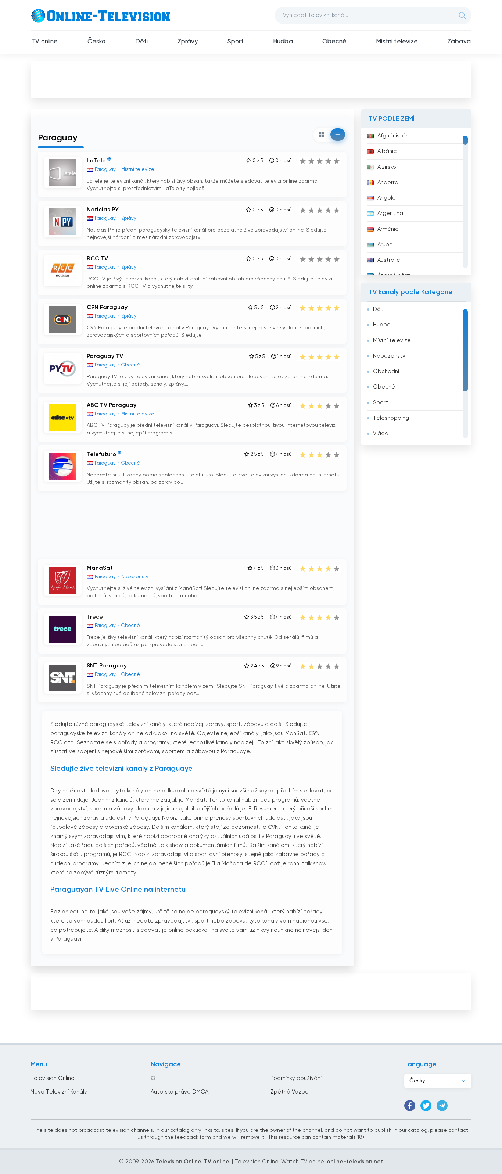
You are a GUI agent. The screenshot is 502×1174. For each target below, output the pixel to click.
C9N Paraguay (107, 308)
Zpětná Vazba (289, 1092)
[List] (337, 134)
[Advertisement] (251, 79)
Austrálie (388, 260)
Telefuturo (101, 455)
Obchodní (386, 371)
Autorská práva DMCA (179, 1092)
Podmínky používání (296, 1078)
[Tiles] (321, 134)
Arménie (388, 229)
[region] (416, 201)
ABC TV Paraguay (111, 405)
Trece (95, 617)
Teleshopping (391, 418)
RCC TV (97, 259)
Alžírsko (386, 167)
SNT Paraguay (107, 666)
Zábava (459, 42)
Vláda (380, 433)
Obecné (334, 42)
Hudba (283, 42)
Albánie (387, 151)
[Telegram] (442, 1105)
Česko (96, 42)
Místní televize (397, 42)
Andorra (387, 182)
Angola (386, 198)
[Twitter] (425, 1105)
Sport (235, 42)
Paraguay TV (105, 356)
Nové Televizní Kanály (59, 1092)
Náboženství (389, 356)
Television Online (53, 1078)
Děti (141, 42)
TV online (44, 42)
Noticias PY (103, 210)
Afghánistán (393, 136)
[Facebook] (409, 1105)
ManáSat (100, 568)
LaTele (96, 161)
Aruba (385, 244)
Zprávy (188, 42)
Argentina (390, 213)
